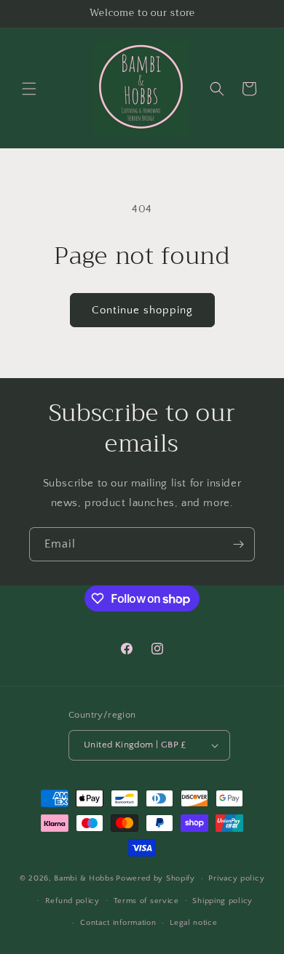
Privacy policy (236, 878)
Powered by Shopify (155, 878)
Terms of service (146, 901)
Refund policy (72, 901)
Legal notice (193, 922)
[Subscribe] (238, 544)
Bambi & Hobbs (84, 878)
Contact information (118, 922)
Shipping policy (222, 901)
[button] (29, 89)
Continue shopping (142, 310)
